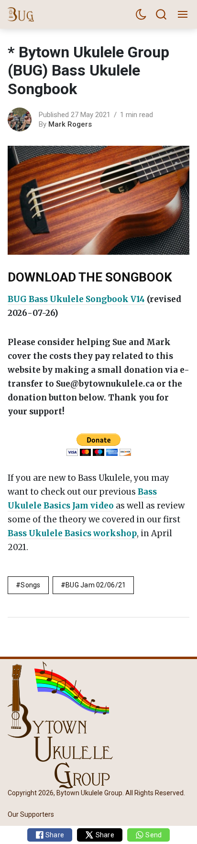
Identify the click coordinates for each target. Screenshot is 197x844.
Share (54, 835)
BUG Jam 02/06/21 (96, 585)
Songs (30, 585)
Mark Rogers (70, 124)
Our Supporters (31, 814)
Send (153, 835)
